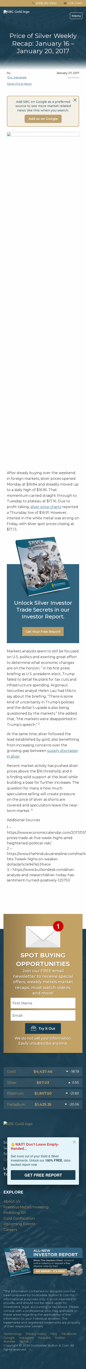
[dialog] (43, 1163)
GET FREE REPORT (43, 1175)
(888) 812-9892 (46, 3)
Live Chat (74, 3)
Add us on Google (43, 119)
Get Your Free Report (43, 632)
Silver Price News (19, 83)
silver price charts (45, 507)
